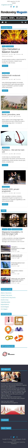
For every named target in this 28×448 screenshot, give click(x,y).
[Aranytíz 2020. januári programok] (14, 171)
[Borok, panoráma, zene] (14, 96)
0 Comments (18, 54)
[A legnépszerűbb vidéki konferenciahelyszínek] (6, 254)
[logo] (11, 372)
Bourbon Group (4, 300)
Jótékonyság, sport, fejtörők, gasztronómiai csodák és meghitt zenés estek (18, 280)
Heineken (11, 56)
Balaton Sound (5, 56)
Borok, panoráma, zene (11, 114)
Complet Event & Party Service (8, 297)
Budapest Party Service (6, 295)
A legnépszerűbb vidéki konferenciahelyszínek (16, 255)
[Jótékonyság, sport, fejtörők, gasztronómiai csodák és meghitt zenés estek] (6, 278)
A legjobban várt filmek (6, 4)
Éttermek (4, 229)
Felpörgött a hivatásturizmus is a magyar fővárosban (18, 248)
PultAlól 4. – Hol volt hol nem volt (13, 151)
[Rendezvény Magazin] (2, 22)
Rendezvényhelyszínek (17, 229)
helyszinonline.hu (5, 304)
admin (11, 54)
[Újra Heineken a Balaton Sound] (14, 31)
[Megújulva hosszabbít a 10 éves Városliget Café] (14, 214)
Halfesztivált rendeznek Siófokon (11, 76)
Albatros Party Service (6, 293)
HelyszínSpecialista (5, 302)
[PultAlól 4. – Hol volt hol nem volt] (14, 132)
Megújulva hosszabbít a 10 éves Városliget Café (12, 233)
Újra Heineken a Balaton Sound (11, 50)
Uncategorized (10, 46)
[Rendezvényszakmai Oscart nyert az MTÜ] (6, 262)
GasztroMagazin (5, 306)
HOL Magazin (4, 309)
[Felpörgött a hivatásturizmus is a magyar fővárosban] (6, 246)
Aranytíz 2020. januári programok (10, 190)
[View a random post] (25, 22)
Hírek (4, 46)
